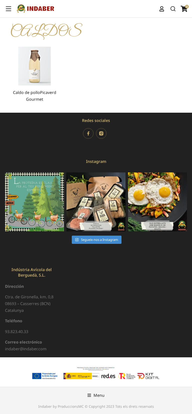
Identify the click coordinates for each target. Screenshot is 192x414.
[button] (96, 395)
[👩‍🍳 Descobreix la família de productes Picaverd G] (96, 201)
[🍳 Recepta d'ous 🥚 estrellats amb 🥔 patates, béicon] (157, 201)
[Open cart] (184, 9)
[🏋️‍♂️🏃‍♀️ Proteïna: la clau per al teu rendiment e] (34, 201)
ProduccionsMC (71, 406)
